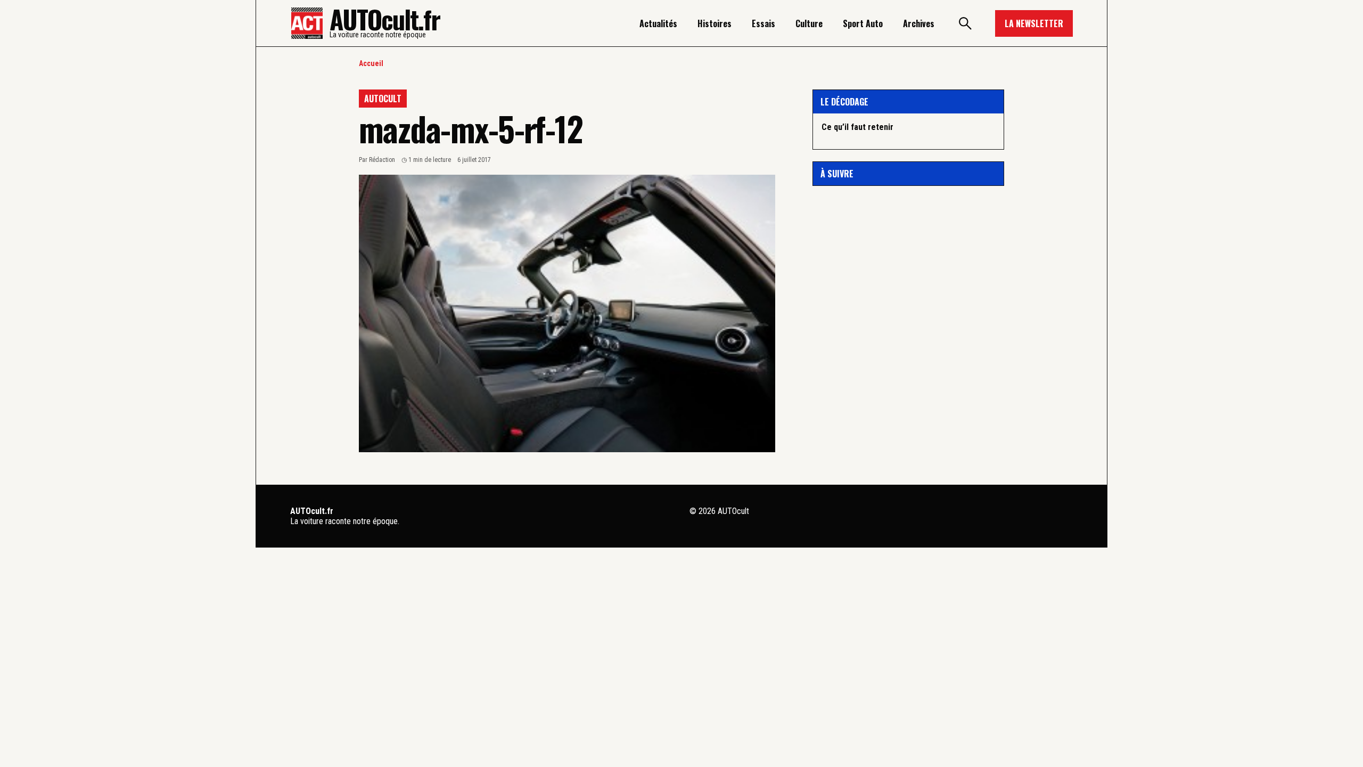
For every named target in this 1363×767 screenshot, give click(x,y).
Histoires (714, 23)
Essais (763, 23)
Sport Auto (863, 23)
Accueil (371, 63)
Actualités (658, 23)
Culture (809, 23)
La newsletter (1034, 23)
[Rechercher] (965, 23)
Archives (918, 23)
